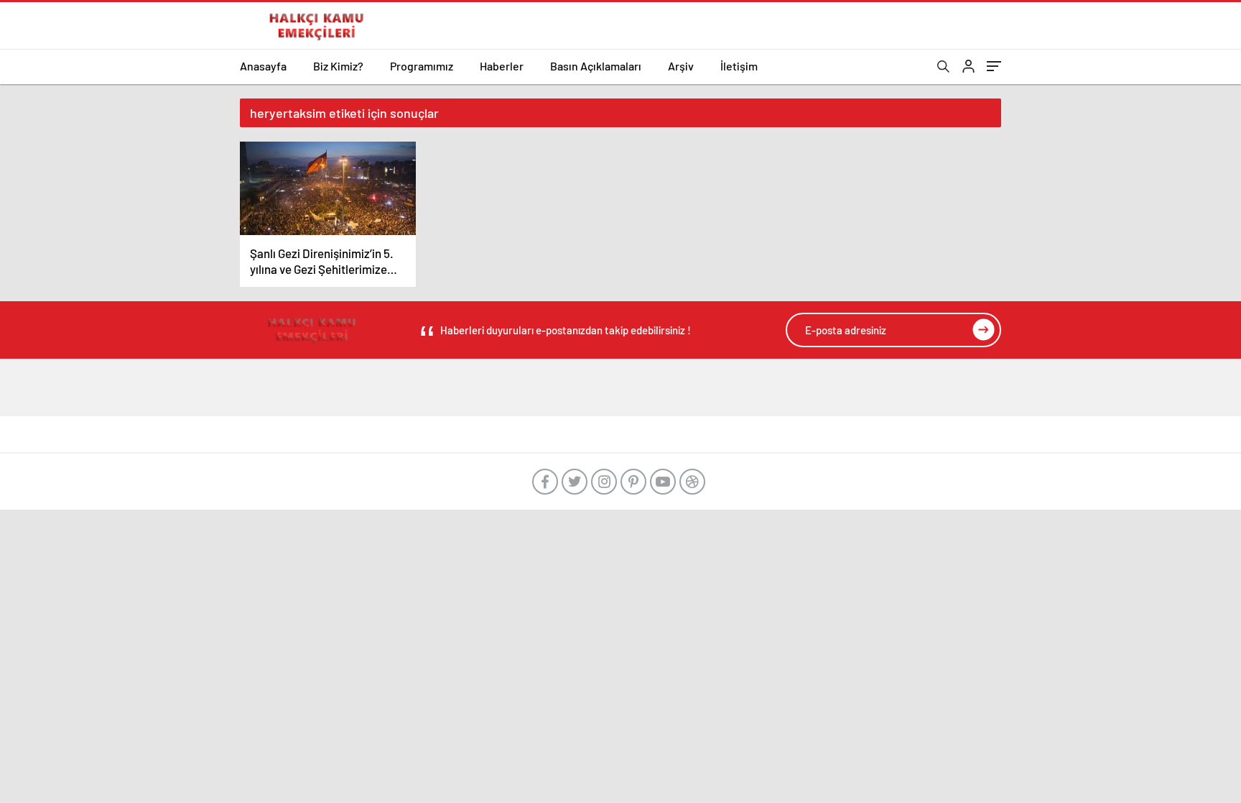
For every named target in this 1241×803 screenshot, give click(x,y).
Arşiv (681, 66)
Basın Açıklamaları (595, 66)
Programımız (421, 66)
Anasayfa (263, 66)
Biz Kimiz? (338, 66)
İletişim (739, 66)
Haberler (502, 66)
